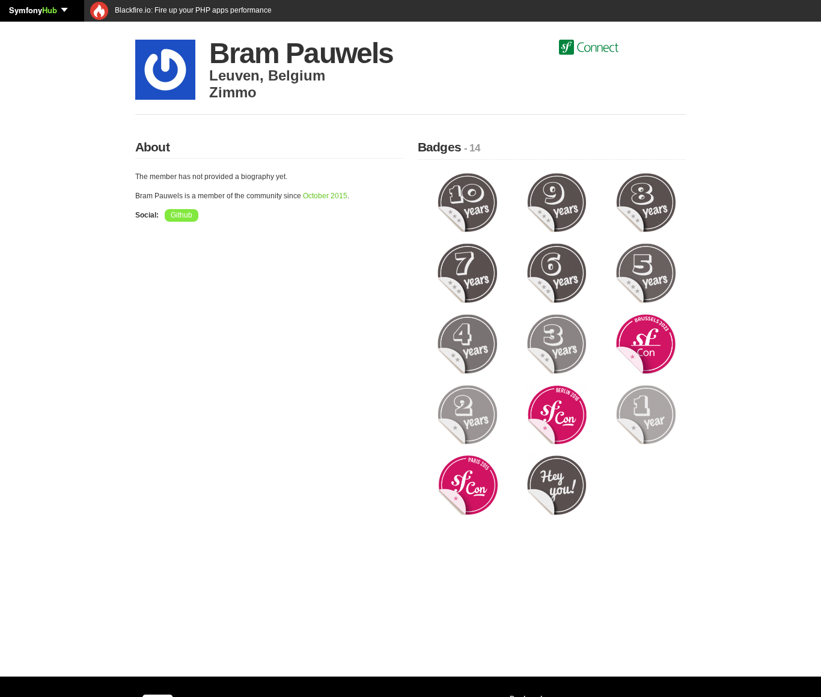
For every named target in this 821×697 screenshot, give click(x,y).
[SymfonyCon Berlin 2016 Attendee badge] (557, 414)
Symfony (33, 10)
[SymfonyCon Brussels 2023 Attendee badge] (646, 343)
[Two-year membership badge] (467, 414)
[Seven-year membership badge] (467, 273)
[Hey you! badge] (557, 485)
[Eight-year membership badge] (646, 202)
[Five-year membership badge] (646, 273)
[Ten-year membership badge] (467, 202)
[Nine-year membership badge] (557, 202)
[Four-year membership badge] (467, 343)
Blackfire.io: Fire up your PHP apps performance (192, 10)
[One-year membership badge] (646, 414)
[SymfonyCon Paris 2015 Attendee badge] (467, 485)
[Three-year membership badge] (557, 343)
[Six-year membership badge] (557, 273)
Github (181, 215)
